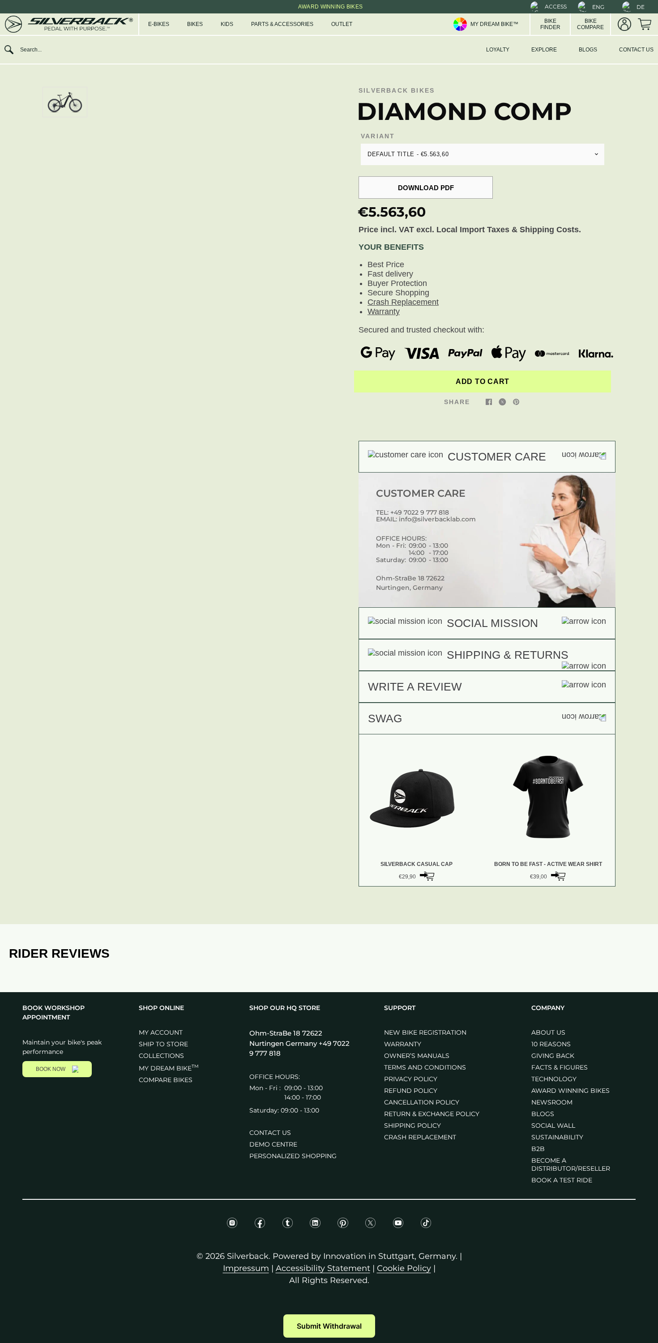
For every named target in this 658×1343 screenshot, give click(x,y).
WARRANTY (402, 1044)
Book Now (50, 1069)
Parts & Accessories (282, 24)
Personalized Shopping (293, 1156)
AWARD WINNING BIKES (570, 1091)
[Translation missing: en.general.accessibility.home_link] (68, 24)
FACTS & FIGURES (559, 1067)
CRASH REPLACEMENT (420, 1137)
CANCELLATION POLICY (421, 1102)
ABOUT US (548, 1032)
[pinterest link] (516, 401)
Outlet (341, 24)
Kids (227, 24)
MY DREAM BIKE (169, 1068)
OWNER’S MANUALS (416, 1056)
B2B (538, 1149)
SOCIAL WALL (553, 1125)
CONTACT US (636, 50)
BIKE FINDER (550, 24)
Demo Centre (273, 1144)
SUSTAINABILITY (557, 1137)
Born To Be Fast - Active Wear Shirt (548, 864)
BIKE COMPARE (590, 24)
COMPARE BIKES (165, 1080)
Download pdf (426, 188)
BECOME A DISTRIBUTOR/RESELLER (570, 1164)
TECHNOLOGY (554, 1079)
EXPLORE (544, 50)
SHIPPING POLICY (412, 1125)
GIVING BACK (552, 1056)
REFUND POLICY (410, 1091)
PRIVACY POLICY (410, 1079)
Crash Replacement (403, 302)
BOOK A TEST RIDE (561, 1180)
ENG (598, 7)
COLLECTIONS (161, 1056)
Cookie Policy (404, 1268)
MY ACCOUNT (161, 1032)
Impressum (246, 1268)
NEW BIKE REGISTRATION (425, 1032)
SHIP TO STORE (163, 1044)
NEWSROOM (552, 1102)
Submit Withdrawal (329, 1326)
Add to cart (482, 381)
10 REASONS (551, 1044)
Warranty (383, 311)
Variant (378, 136)
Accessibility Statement (323, 1268)
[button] (548, 6)
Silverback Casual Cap (416, 864)
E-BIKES (158, 24)
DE (641, 7)
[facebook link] (489, 401)
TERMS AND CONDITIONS (425, 1067)
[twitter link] (502, 401)
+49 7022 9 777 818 (419, 512)
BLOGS (588, 50)
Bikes (195, 24)
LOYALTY (497, 50)
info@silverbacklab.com (437, 519)
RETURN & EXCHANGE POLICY (431, 1114)
